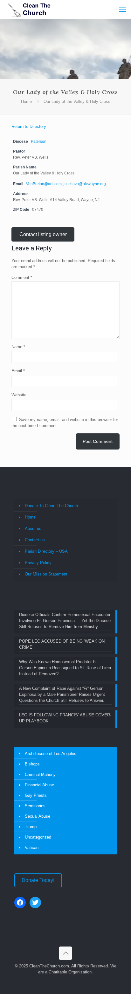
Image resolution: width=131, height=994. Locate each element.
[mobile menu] (122, 9)
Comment (21, 277)
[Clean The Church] (28, 9)
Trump (31, 826)
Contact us (35, 540)
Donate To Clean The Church (51, 505)
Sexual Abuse (37, 816)
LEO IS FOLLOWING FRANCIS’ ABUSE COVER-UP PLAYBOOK (65, 718)
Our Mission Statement (46, 574)
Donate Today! (38, 880)
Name (18, 346)
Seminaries (35, 805)
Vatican (31, 847)
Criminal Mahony (40, 774)
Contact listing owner (43, 234)
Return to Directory (28, 126)
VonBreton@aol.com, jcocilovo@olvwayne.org (66, 184)
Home (26, 101)
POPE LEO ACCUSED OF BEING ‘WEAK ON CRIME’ (62, 644)
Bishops (32, 764)
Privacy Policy (38, 562)
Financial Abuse (39, 785)
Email (18, 370)
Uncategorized (38, 837)
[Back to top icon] (65, 953)
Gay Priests (36, 795)
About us (33, 528)
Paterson (38, 141)
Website (18, 395)
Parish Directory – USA (46, 551)
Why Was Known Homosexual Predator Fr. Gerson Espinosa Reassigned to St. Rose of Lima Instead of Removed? (65, 667)
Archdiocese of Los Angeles (50, 753)
